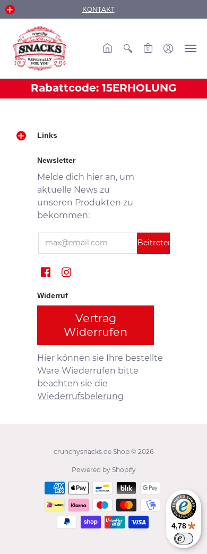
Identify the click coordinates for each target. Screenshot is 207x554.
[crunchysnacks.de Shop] (40, 48)
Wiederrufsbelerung (80, 396)
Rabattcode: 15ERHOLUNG (103, 87)
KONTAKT (98, 9)
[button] (10, 9)
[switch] (183, 538)
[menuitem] (108, 48)
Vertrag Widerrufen (95, 324)
